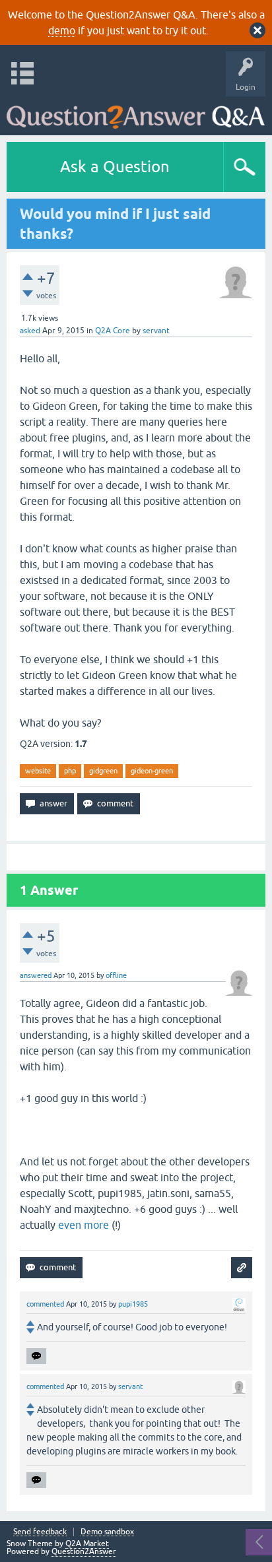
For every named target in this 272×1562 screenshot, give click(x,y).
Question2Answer (83, 1551)
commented (45, 1304)
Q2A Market (87, 1543)
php (70, 771)
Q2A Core (112, 330)
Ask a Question (115, 167)
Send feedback (40, 1532)
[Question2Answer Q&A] (136, 112)
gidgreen (103, 771)
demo (61, 30)
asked (30, 330)
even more (83, 1225)
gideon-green (152, 771)
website (38, 771)
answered (35, 975)
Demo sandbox (107, 1532)
